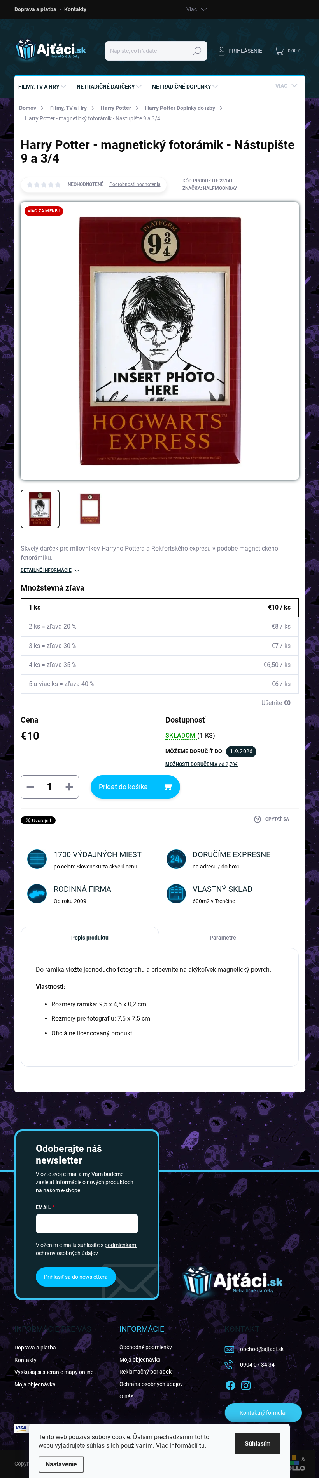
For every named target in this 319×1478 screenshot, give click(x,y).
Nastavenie (61, 1464)
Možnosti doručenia (201, 764)
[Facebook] (230, 1384)
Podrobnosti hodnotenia (135, 184)
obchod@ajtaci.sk (262, 1349)
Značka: (209, 188)
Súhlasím (258, 1443)
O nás (126, 1396)
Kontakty (75, 9)
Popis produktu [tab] (90, 937)
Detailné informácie (46, 570)
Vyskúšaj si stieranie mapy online (53, 1372)
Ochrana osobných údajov (151, 1384)
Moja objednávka (35, 1384)
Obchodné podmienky (145, 1347)
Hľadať (197, 51)
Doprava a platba (35, 9)
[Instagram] (246, 1384)
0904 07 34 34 (257, 1365)
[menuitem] (43, 86)
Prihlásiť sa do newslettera (76, 1277)
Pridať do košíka (123, 787)
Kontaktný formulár (263, 1413)
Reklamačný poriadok (145, 1372)
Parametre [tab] (223, 937)
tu (202, 1445)
